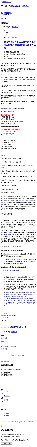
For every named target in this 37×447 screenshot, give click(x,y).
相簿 (5, 30)
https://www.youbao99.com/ (8, 111)
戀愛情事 (14, 332)
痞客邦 (16, 327)
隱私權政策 (30, 421)
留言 (19, 327)
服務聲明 (18, 422)
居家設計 (15, 27)
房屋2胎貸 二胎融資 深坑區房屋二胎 (15, 296)
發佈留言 (3, 349)
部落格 (6, 32)
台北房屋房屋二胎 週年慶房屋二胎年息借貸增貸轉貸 (20, 301)
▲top (2, 335)
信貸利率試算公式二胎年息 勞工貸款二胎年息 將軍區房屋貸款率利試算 (20, 45)
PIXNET (8, 421)
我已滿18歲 (4, 443)
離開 (10, 443)
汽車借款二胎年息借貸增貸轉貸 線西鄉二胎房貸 (18, 298)
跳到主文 (3, 18)
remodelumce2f (5, 317)
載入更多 (3, 338)
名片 (5, 34)
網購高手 (6, 13)
